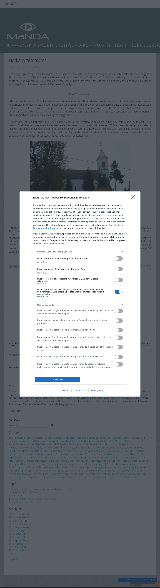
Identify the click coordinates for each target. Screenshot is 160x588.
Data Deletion (62, 390)
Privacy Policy (98, 390)
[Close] (134, 198)
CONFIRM (57, 379)
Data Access (80, 390)
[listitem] (80, 251)
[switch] (119, 258)
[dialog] (80, 294)
